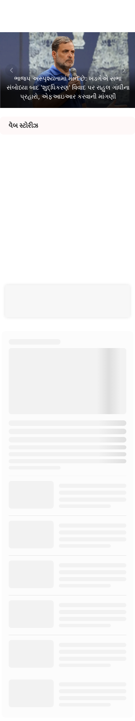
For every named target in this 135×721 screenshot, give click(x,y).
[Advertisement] (67, 202)
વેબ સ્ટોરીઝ (23, 125)
